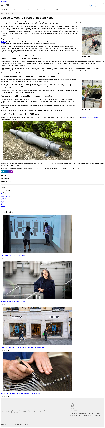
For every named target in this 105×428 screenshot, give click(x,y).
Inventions (3, 193)
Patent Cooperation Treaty (90, 117)
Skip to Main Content (6, 1)
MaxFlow (3, 42)
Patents (2, 195)
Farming (3, 204)
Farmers (3, 201)
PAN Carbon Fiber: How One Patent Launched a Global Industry (20, 393)
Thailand (3, 200)
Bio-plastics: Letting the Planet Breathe (13, 302)
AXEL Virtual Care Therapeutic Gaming (13, 256)
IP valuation (3, 198)
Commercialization (5, 196)
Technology (3, 206)
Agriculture (3, 203)
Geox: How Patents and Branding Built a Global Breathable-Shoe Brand (23, 347)
